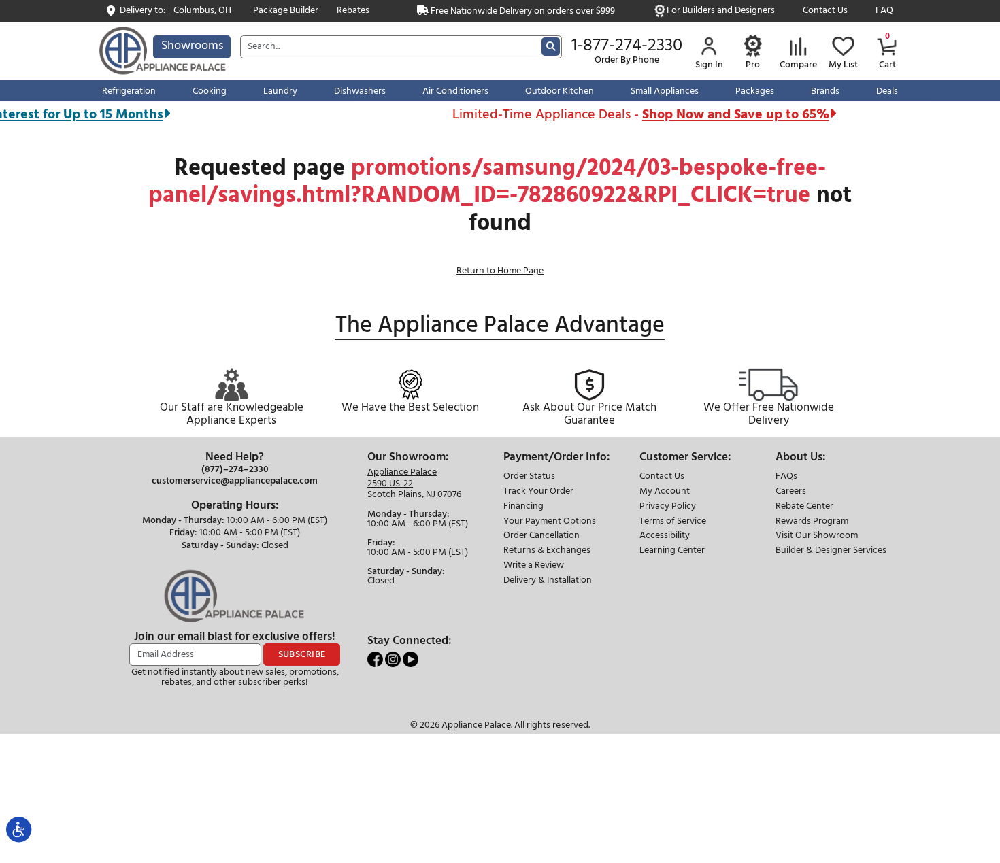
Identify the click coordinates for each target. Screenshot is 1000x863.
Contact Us (825, 11)
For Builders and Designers (721, 11)
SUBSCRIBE (302, 654)
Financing (523, 507)
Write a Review (533, 566)
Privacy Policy (667, 507)
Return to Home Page (500, 271)
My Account (664, 492)
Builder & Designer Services (831, 551)
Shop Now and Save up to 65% (724, 114)
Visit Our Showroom (817, 536)
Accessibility (664, 536)
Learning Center (672, 551)
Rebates (353, 11)
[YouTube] (410, 659)
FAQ (884, 11)
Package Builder (285, 11)
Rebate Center (804, 507)
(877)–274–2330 (235, 470)
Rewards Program (812, 522)
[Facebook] (376, 659)
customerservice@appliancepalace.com (235, 481)
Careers (791, 492)
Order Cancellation (541, 536)
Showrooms (192, 46)
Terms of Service (672, 522)
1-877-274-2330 (626, 46)
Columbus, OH (202, 11)
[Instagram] (394, 659)
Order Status (529, 477)
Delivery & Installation (547, 581)
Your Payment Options (549, 522)
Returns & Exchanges (546, 551)
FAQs (786, 477)
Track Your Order (538, 492)
